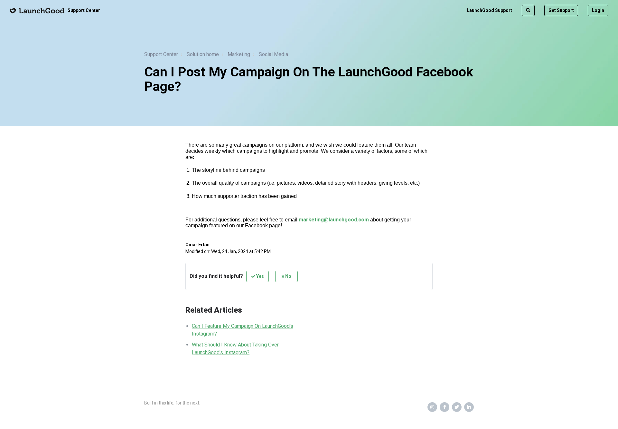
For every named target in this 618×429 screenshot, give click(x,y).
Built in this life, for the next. (172, 402)
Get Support (561, 10)
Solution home (203, 54)
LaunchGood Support (489, 10)
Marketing (239, 54)
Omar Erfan (197, 244)
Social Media (273, 54)
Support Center (161, 54)
